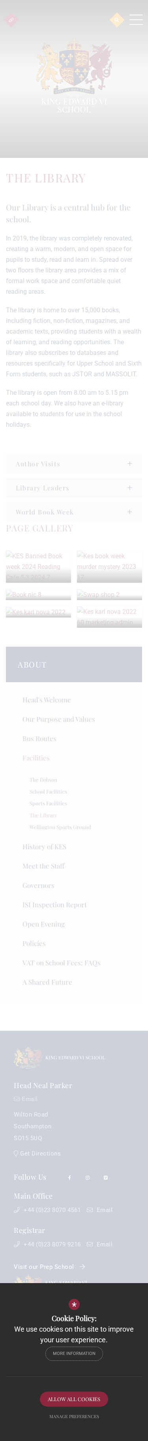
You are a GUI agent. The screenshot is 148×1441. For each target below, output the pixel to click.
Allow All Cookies (74, 1399)
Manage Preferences (74, 1416)
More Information (74, 1353)
